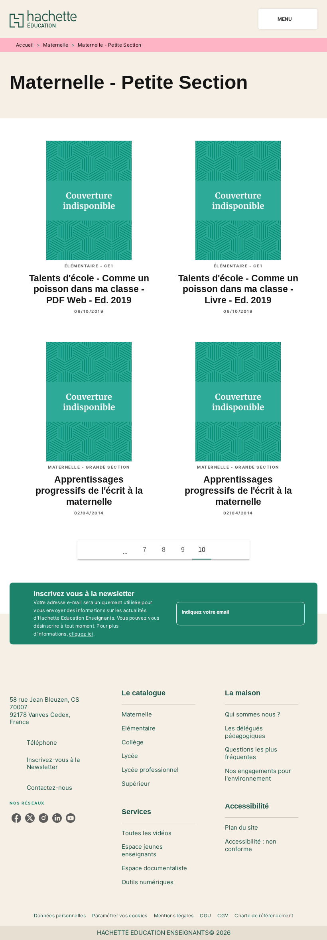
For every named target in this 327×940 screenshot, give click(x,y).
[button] (87, 549)
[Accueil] (43, 19)
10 (201, 549)
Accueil (24, 45)
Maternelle (55, 45)
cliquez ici (81, 634)
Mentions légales (174, 915)
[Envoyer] (295, 613)
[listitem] (16, 818)
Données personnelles (60, 915)
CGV (222, 915)
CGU (205, 915)
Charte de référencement (263, 915)
